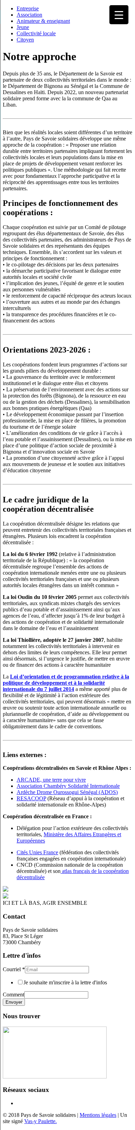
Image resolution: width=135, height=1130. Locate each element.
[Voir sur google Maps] (55, 1076)
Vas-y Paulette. (40, 1121)
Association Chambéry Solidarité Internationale (68, 786)
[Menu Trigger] (118, 14)
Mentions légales (98, 1115)
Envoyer (14, 1002)
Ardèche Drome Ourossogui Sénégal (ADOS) (67, 792)
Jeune (23, 27)
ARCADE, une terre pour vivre (51, 780)
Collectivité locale (36, 33)
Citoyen (25, 40)
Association (29, 15)
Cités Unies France (37, 852)
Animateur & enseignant (43, 21)
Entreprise (28, 8)
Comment (13, 994)
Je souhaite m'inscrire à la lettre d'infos (65, 982)
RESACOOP (31, 798)
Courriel (14, 969)
